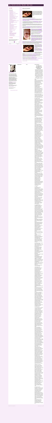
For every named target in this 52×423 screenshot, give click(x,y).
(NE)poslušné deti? (11, 14)
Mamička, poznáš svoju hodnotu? (12, 33)
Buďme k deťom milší (11, 15)
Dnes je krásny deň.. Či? (11, 25)
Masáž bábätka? (11, 31)
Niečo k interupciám (11, 11)
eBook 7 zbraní (29, 5)
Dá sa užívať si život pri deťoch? (12, 29)
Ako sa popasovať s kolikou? (12, 30)
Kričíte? (10, 23)
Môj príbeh (24, 5)
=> (35, 403)
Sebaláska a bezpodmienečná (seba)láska (13, 13)
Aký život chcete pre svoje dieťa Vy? (12, 24)
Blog (10, 5)
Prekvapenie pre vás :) (11, 28)
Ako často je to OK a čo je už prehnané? (13, 26)
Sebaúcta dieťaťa (11, 10)
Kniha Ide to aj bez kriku (16, 5)
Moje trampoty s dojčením (11, 35)
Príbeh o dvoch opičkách (11, 34)
